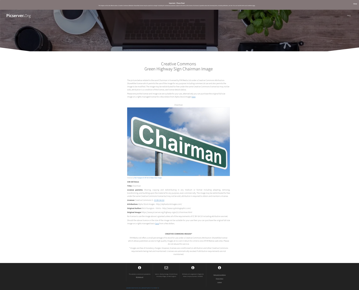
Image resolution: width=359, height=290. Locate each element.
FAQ (349, 15)
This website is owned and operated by (139, 275)
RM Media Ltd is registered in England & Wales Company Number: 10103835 (193, 275)
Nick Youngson (138, 178)
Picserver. (18, 15)
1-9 (127, 288)
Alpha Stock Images (156, 178)
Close (355, 4)
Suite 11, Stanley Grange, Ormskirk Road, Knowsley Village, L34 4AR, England (166, 275)
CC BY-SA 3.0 (147, 178)
